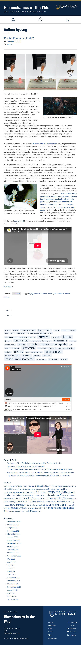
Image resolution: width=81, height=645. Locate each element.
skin (27, 352)
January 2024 (12, 537)
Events (50, 632)
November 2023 (13, 543)
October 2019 (12, 584)
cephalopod (19, 221)
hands (50, 333)
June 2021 (11, 568)
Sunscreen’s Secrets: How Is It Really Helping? (25, 466)
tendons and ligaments (20, 359)
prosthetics (42, 348)
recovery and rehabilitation (61, 348)
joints (67, 337)
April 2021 (11, 575)
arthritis (7, 330)
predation (15, 348)
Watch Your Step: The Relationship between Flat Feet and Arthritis (34, 463)
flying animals (34, 294)
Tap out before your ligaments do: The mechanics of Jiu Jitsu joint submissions (38, 476)
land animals (59, 294)
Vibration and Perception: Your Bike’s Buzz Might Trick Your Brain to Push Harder (39, 469)
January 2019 (12, 599)
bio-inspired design (28, 330)
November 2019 (13, 581)
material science (10, 344)
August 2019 (12, 590)
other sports (59, 344)
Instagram (73, 628)
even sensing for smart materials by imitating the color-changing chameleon (56, 204)
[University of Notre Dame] (62, 614)
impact (55, 337)
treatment (53, 359)
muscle (33, 344)
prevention (28, 347)
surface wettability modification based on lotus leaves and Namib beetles (58, 196)
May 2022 (11, 559)
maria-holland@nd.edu (11, 633)
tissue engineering (41, 359)
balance (15, 330)
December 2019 (13, 578)
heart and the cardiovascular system (20, 337)
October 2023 (13, 547)
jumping (8, 341)
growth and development (37, 333)
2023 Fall (16, 294)
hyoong (10, 45)
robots (8, 352)
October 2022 (12, 553)
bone (40, 330)
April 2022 (11, 562)
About (8, 315)
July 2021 (10, 565)
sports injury (53, 351)
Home (13, 20)
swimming (37, 355)
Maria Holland (10, 612)
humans (43, 294)
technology (47, 356)
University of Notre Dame (66, 7)
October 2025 (13, 525)
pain (71, 344)
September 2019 (14, 587)
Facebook (73, 622)
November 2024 (14, 534)
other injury (44, 345)
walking (64, 359)
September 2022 (14, 556)
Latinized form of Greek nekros (44, 144)
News (50, 628)
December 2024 (13, 531)
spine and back (36, 352)
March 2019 (12, 596)
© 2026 (6, 639)
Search (40, 20)
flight (12, 333)
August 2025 (12, 528)
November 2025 (13, 522)
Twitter (72, 625)
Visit (49, 635)
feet (6, 333)
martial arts (73, 341)
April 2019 (11, 593)
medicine (21, 344)
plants (7, 348)
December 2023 (13, 540)
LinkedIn (72, 635)
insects (50, 294)
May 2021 (11, 571)
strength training (12, 355)
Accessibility (52, 638)
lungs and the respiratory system (41, 341)
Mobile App (52, 625)
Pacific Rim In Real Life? (19, 38)
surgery (27, 355)
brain (49, 330)
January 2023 (12, 550)
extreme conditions (68, 330)
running (18, 352)
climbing (56, 330)
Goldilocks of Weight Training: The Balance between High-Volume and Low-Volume (40, 473)
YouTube (72, 632)
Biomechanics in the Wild (26, 7)
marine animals (60, 341)
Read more (8, 286)
